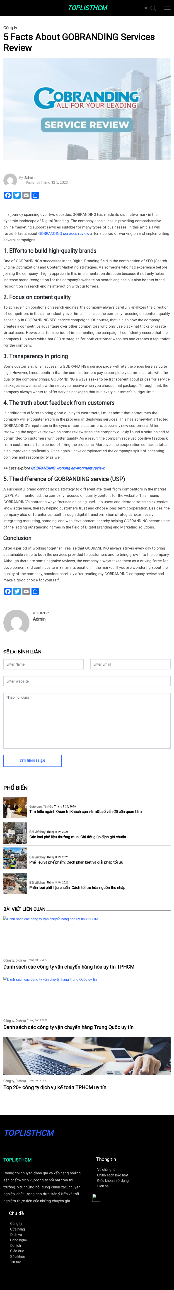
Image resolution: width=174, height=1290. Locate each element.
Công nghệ (18, 1240)
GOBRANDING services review (63, 233)
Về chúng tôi (106, 1169)
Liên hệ (103, 1186)
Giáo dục (35, 806)
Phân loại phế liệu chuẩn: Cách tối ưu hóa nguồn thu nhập (77, 887)
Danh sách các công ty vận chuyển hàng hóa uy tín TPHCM (69, 967)
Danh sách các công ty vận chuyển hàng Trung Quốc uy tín (68, 1027)
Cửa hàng (17, 1229)
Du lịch (15, 1245)
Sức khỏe (17, 1256)
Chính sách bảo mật (112, 1175)
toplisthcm (87, 8)
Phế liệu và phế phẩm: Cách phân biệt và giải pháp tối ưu (76, 862)
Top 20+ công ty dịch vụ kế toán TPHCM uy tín (54, 1087)
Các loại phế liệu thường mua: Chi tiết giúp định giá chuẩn (77, 837)
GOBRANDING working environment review (67, 468)
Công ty (10, 28)
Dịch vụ (21, 960)
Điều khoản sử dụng (113, 1180)
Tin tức (48, 806)
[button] (167, 9)
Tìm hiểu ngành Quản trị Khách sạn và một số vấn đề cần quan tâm (85, 811)
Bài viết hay (37, 831)
